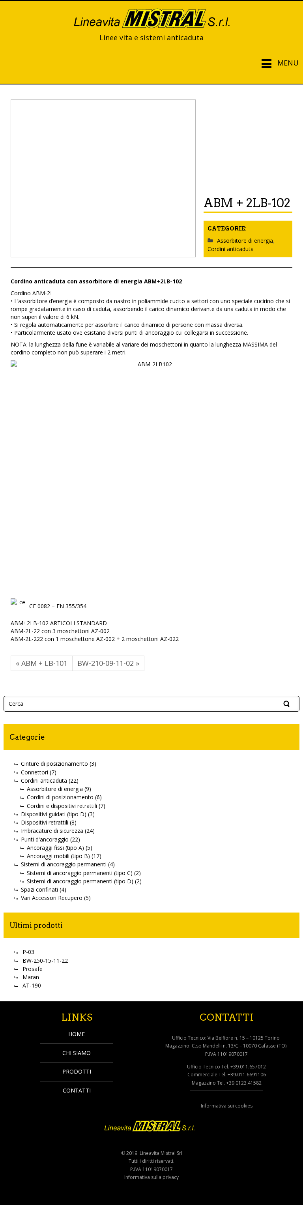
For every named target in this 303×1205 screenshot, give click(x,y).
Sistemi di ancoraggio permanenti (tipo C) (80, 873)
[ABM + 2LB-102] (103, 178)
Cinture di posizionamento (54, 763)
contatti (77, 1090)
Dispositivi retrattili (44, 822)
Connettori (34, 772)
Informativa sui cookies (226, 1105)
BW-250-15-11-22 (45, 960)
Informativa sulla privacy (151, 1177)
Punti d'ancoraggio (45, 839)
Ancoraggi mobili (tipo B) (58, 856)
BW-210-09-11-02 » (108, 663)
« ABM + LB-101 (41, 663)
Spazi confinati (39, 889)
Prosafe (32, 969)
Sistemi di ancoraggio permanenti (64, 864)
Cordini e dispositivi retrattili (62, 806)
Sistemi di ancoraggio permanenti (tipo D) (80, 881)
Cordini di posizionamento (60, 797)
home (76, 1034)
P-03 (28, 952)
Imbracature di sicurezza (52, 830)
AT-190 (31, 985)
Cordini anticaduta (231, 249)
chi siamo (76, 1053)
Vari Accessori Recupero (51, 897)
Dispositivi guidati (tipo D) (53, 814)
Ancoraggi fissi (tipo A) (55, 847)
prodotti (76, 1071)
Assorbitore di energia (245, 240)
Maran (30, 977)
